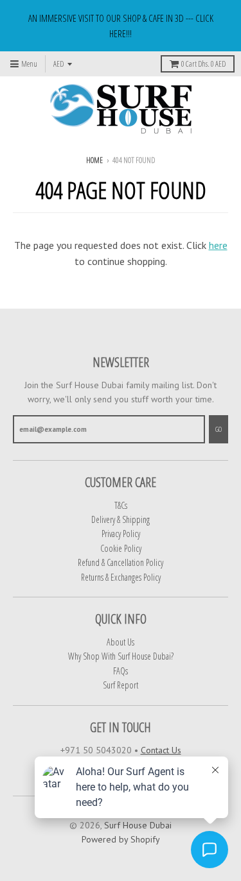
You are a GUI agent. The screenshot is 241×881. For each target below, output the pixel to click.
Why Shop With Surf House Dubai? (121, 656)
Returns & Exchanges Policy (121, 577)
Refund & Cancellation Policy (120, 562)
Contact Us (161, 750)
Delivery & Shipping (120, 519)
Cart (203, 63)
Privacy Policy (121, 533)
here (218, 245)
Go (218, 429)
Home (94, 160)
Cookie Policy (120, 548)
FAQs (120, 671)
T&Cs (120, 505)
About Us (120, 642)
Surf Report (120, 685)
